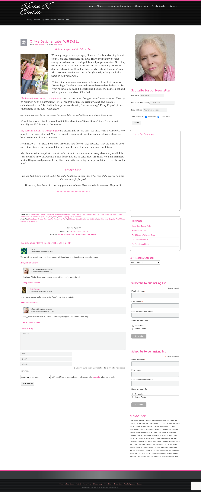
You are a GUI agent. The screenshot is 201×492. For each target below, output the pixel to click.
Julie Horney (35, 289)
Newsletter (139, 325)
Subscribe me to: (137, 116)
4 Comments (58, 44)
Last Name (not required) (140, 103)
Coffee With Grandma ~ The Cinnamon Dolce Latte (77, 234)
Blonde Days (34, 214)
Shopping (66, 217)
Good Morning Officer (140, 231)
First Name (135, 95)
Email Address (138, 291)
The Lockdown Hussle (140, 240)
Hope (102, 214)
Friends (78, 214)
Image (107, 214)
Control (48, 214)
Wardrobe (78, 217)
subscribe (96, 377)
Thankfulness (120, 219)
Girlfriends (92, 214)
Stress (72, 217)
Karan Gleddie (39, 44)
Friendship (85, 214)
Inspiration (113, 214)
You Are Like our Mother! (141, 244)
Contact (173, 6)
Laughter (41, 217)
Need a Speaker (159, 6)
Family (73, 214)
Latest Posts (140, 329)
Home (90, 6)
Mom (50, 217)
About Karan (69, 484)
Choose (42, 214)
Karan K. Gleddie (35, 10)
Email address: (137, 110)
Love (46, 217)
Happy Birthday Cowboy (79, 231)
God (98, 214)
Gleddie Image (141, 6)
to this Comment (29, 263)
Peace (55, 217)
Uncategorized (25, 221)
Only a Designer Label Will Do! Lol (55, 41)
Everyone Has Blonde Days (119, 6)
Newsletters (108, 484)
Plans (60, 217)
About (100, 6)
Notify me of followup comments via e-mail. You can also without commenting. (83, 377)
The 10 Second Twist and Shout (143, 235)
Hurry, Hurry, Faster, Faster (141, 226)
